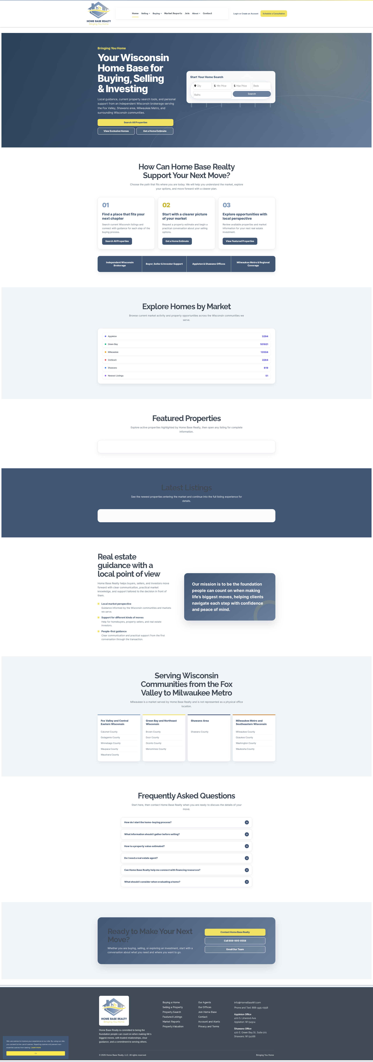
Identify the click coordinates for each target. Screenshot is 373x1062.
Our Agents (204, 1002)
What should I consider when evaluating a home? (152, 881)
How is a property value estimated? (144, 846)
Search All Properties (135, 122)
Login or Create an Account (245, 14)
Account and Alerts (209, 1021)
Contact (207, 13)
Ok (36, 1053)
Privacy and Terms (208, 1026)
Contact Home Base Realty (235, 932)
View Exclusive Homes (116, 131)
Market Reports (173, 13)
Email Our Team (235, 949)
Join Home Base (207, 1012)
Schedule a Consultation (274, 14)
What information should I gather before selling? (152, 834)
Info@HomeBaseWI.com (247, 1002)
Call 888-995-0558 (235, 940)
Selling (144, 13)
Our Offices (204, 1007)
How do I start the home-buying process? (147, 822)
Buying (156, 13)
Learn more (36, 1048)
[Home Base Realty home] (99, 13)
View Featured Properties (240, 241)
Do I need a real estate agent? (141, 858)
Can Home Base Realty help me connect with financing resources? (162, 869)
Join (187, 13)
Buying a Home (171, 1002)
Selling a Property (173, 1007)
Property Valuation (173, 1026)
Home (135, 13)
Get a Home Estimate (154, 131)
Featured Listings (172, 1016)
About (195, 13)
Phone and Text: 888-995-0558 (251, 1007)
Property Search (172, 1012)
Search (252, 93)
